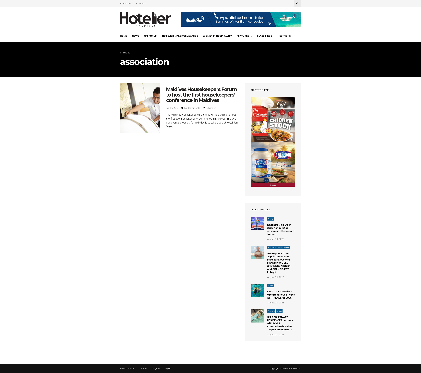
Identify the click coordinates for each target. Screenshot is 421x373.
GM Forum (150, 36)
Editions (285, 36)
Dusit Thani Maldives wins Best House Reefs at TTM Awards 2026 (281, 294)
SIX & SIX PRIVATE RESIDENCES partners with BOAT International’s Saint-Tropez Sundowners (280, 323)
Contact (141, 3)
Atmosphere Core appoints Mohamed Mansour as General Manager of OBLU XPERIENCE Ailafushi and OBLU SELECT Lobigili (279, 263)
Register (156, 369)
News (135, 36)
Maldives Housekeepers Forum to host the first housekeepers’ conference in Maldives (201, 95)
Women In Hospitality (217, 36)
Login (168, 369)
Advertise (125, 3)
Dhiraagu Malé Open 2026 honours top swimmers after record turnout (280, 229)
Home (123, 36)
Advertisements (127, 369)
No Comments (192, 108)
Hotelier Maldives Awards (180, 36)
